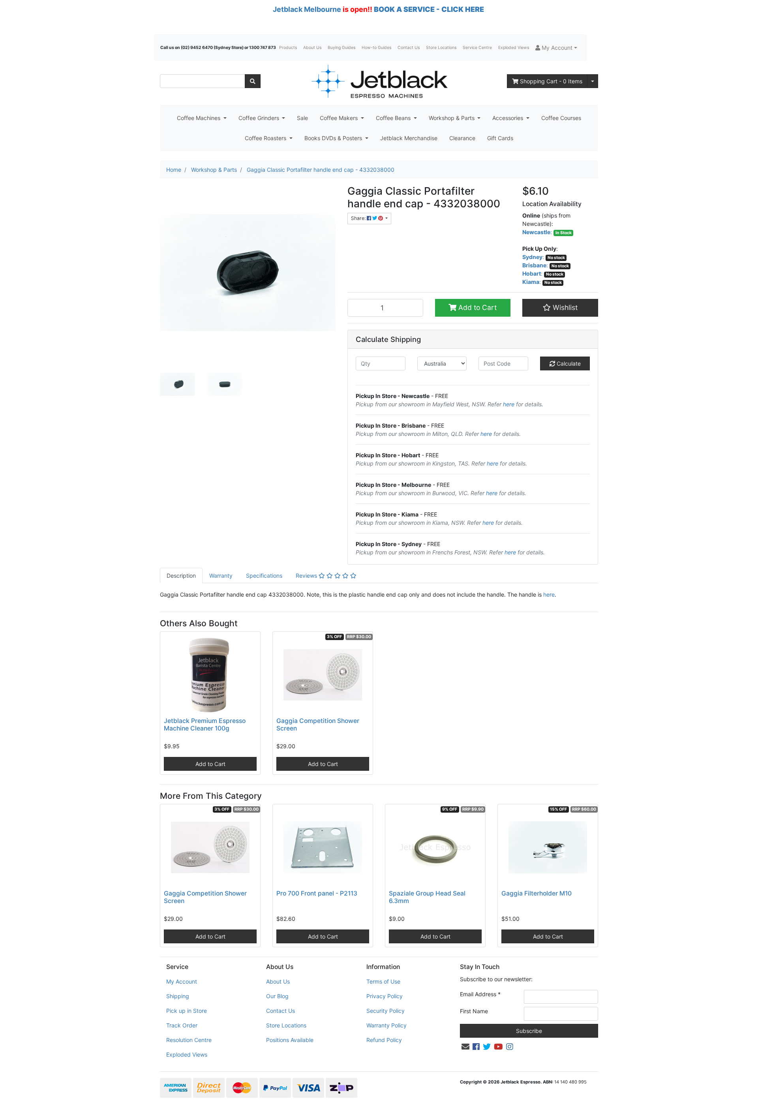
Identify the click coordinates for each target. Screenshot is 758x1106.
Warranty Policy (386, 1025)
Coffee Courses (561, 118)
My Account (181, 981)
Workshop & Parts (452, 118)
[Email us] (465, 1047)
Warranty (221, 575)
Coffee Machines (199, 118)
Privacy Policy (384, 996)
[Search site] (253, 81)
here (508, 404)
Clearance (462, 138)
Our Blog (277, 996)
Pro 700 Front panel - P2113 (316, 893)
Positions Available (289, 1040)
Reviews (307, 575)
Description (181, 575)
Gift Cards (500, 138)
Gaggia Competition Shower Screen (317, 724)
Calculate (568, 363)
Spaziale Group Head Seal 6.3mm (427, 897)
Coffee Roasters (266, 138)
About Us (312, 47)
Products (288, 47)
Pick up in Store (186, 1010)
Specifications (264, 575)
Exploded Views (513, 47)
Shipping (177, 996)
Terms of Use (383, 981)
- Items (551, 81)
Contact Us (409, 47)
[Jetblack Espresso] (379, 81)
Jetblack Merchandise (408, 138)
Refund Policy (384, 1040)
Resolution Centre (189, 1040)
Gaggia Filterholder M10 (536, 893)
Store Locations (441, 47)
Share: (359, 218)
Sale (302, 118)
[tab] (181, 575)
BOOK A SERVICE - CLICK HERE (429, 9)
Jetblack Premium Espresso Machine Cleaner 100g (205, 724)
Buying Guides (341, 47)
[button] (556, 48)
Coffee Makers (339, 118)
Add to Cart (476, 307)
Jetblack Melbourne (307, 9)
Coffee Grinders (259, 118)
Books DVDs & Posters (334, 138)
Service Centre (477, 47)
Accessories (508, 118)
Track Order (181, 1025)
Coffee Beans (394, 118)
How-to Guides (376, 47)
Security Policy (385, 1010)
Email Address (480, 994)
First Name (474, 1011)
